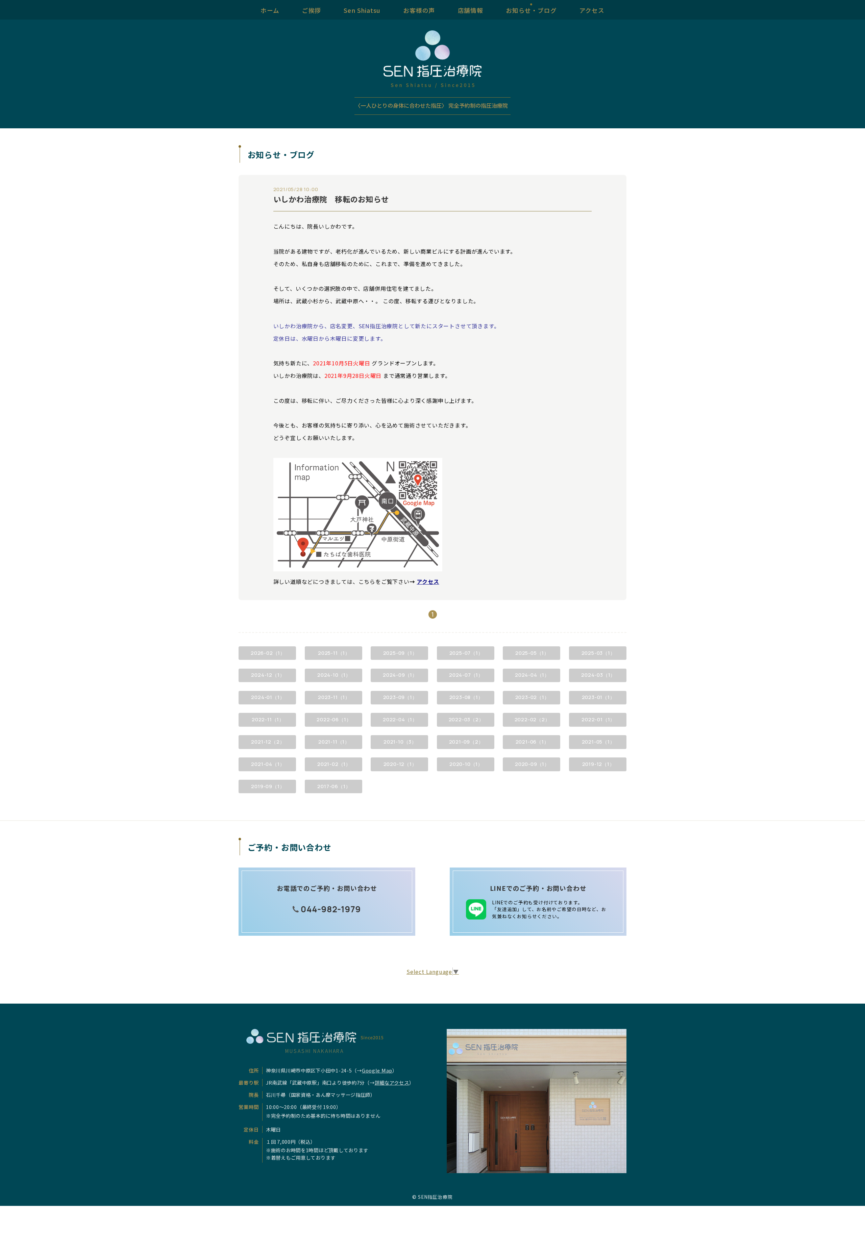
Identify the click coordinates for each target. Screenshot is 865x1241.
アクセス (591, 10)
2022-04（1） (400, 719)
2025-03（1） (598, 653)
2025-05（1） (532, 653)
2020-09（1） (532, 764)
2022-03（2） (466, 719)
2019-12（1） (598, 764)
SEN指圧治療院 (435, 1196)
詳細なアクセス (392, 1082)
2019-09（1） (268, 786)
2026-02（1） (268, 653)
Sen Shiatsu (362, 10)
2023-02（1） (532, 697)
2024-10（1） (334, 675)
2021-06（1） (532, 742)
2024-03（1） (598, 675)
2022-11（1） (268, 719)
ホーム (270, 10)
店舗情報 (470, 10)
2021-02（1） (334, 764)
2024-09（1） (400, 675)
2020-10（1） (466, 764)
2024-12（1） (268, 675)
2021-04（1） (268, 764)
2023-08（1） (466, 697)
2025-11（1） (334, 653)
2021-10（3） (400, 742)
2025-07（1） (466, 653)
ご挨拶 (311, 10)
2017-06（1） (333, 786)
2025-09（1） (400, 653)
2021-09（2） (466, 742)
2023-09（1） (400, 697)
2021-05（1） (598, 742)
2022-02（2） (532, 719)
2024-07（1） (466, 675)
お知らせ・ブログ (531, 10)
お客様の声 (419, 10)
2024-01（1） (268, 697)
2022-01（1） (598, 719)
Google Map (377, 1070)
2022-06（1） (334, 719)
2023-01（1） (598, 697)
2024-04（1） (532, 675)
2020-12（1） (400, 764)
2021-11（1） (334, 742)
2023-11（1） (334, 697)
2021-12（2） (268, 742)
